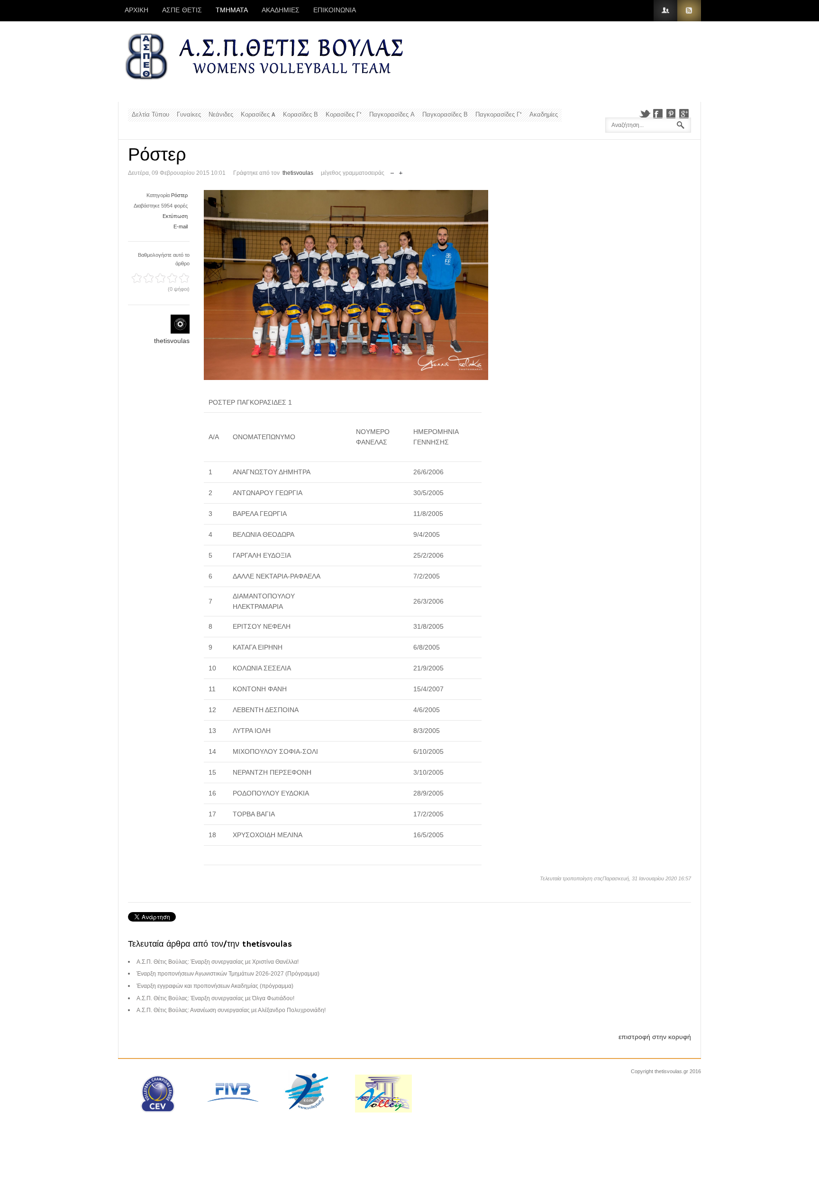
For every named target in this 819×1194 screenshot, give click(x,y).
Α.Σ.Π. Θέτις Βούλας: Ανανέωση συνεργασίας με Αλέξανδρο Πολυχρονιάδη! (231, 1010)
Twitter (644, 114)
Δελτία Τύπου (150, 115)
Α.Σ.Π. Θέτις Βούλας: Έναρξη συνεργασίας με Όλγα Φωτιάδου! (215, 998)
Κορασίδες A (258, 115)
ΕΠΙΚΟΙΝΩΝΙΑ (334, 10)
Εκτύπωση (175, 216)
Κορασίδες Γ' (344, 115)
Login (665, 10)
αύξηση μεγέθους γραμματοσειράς (400, 170)
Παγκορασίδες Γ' (498, 115)
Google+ (684, 114)
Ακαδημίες (543, 115)
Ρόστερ (179, 195)
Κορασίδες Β (300, 115)
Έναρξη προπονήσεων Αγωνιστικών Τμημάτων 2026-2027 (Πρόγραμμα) (227, 973)
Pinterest (671, 114)
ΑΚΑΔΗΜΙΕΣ (281, 10)
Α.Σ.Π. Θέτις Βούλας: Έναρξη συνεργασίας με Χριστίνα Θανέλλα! (217, 962)
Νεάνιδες (221, 115)
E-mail (180, 226)
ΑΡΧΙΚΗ (136, 10)
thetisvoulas (297, 173)
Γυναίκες (189, 115)
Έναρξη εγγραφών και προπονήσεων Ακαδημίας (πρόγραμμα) (214, 986)
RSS (689, 10)
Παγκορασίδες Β (445, 115)
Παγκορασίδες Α (392, 115)
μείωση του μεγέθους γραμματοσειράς (392, 170)
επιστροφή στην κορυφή (655, 1036)
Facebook (657, 114)
